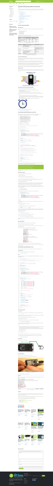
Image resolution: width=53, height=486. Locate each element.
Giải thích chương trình (22, 17)
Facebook (18, 406)
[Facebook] (33, 480)
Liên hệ (23, 3)
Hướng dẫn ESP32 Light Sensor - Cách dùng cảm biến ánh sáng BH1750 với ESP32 (33, 411)
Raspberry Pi (10, 16)
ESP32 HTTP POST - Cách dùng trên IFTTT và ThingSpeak (40, 440)
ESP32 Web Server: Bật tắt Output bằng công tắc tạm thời (13, 27)
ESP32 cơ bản (11, 12)
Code (20, 20)
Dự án (20, 443)
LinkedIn (21, 406)
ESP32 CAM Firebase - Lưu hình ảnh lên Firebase (34, 440)
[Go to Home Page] (9, 5)
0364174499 (21, 401)
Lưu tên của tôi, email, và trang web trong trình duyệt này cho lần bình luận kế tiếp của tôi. (31, 466)
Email (23, 406)
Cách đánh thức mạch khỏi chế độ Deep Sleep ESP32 (25, 15)
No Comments (26, 414)
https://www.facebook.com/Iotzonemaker (27, 400)
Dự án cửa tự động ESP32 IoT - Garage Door (27, 440)
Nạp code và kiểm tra (22, 22)
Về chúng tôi (20, 3)
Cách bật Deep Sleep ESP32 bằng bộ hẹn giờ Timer (24, 16)
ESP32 (32, 414)
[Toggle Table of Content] (30, 11)
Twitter (19, 406)
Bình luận (20, 452)
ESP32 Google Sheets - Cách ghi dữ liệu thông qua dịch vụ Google (40, 428)
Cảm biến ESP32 (34, 414)
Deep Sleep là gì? (22, 13)
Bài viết (17, 3)
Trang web (20, 464)
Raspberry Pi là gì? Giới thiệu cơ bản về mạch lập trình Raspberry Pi (13, 30)
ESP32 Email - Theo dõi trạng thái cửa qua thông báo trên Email (21, 424)
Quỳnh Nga (28, 426)
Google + (22, 406)
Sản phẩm (14, 3)
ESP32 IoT (11, 13)
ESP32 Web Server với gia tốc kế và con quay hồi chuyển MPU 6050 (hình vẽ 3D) (13, 34)
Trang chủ (10, 3)
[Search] (30, 1)
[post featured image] (41, 411)
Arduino (10, 7)
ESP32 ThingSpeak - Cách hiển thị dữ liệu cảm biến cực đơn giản (34, 428)
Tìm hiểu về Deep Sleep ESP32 (22, 12)
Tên (19, 459)
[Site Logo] (11, 1)
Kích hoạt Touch (21, 19)
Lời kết (19, 23)
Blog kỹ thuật (10, 8)
